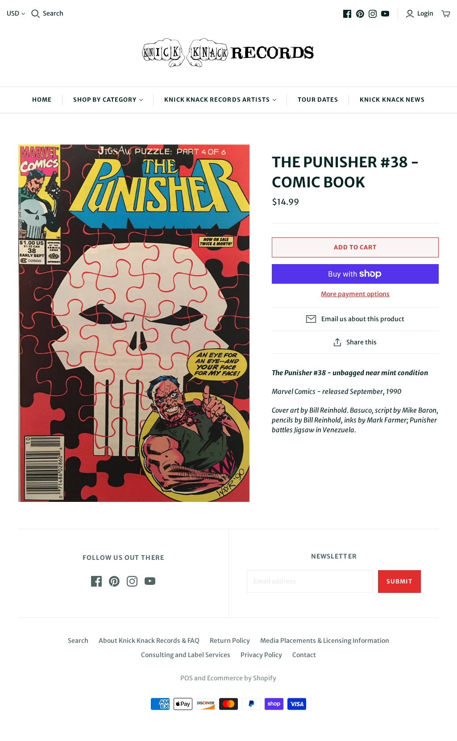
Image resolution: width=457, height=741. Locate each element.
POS (186, 678)
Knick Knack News (392, 99)
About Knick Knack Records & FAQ (149, 641)
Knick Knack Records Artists (217, 99)
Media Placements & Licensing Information (324, 641)
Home (42, 99)
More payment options (355, 294)
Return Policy (230, 641)
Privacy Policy (261, 655)
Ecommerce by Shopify (241, 678)
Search (53, 13)
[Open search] (35, 13)
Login (425, 13)
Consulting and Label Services (185, 655)
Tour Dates (318, 99)
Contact (304, 655)
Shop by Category (105, 99)
